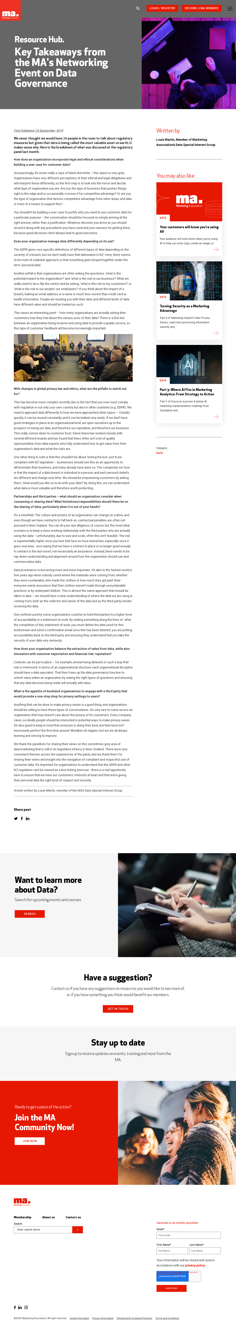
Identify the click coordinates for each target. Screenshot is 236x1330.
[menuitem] (15, 1307)
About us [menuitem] (48, 1217)
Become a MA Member (201, 8)
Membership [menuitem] (22, 1217)
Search (30, 913)
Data (163, 217)
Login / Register (162, 8)
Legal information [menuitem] (79, 1318)
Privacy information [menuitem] (103, 1318)
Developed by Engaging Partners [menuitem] (134, 1318)
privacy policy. (195, 1265)
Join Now (30, 1141)
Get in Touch (118, 1008)
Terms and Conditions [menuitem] (167, 1318)
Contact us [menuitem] (73, 1217)
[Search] (77, 1229)
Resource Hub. (39, 40)
